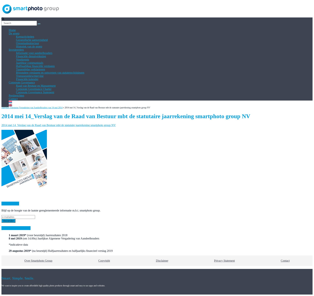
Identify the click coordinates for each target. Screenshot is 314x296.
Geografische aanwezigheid (32, 39)
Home (12, 30)
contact (285, 260)
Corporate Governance (22, 82)
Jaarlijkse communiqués (29, 62)
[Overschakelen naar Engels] (10, 105)
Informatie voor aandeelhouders (34, 53)
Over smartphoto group (38, 260)
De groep (14, 33)
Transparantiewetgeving (29, 75)
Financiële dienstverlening (31, 56)
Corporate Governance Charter (33, 89)
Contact (13, 98)
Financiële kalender (27, 79)
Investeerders (16, 49)
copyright (104, 260)
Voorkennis (22, 59)
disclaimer (162, 260)
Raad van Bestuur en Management (36, 85)
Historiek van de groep (29, 46)
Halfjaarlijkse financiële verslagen (35, 66)
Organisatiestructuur (27, 43)
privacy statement (224, 260)
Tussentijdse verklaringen (30, 69)
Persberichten (16, 95)
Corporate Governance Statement (35, 92)
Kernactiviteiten (25, 36)
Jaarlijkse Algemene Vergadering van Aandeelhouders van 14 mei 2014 (32, 107)
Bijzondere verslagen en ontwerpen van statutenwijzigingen (50, 72)
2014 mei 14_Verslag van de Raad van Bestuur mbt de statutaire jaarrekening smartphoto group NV (58, 125)
